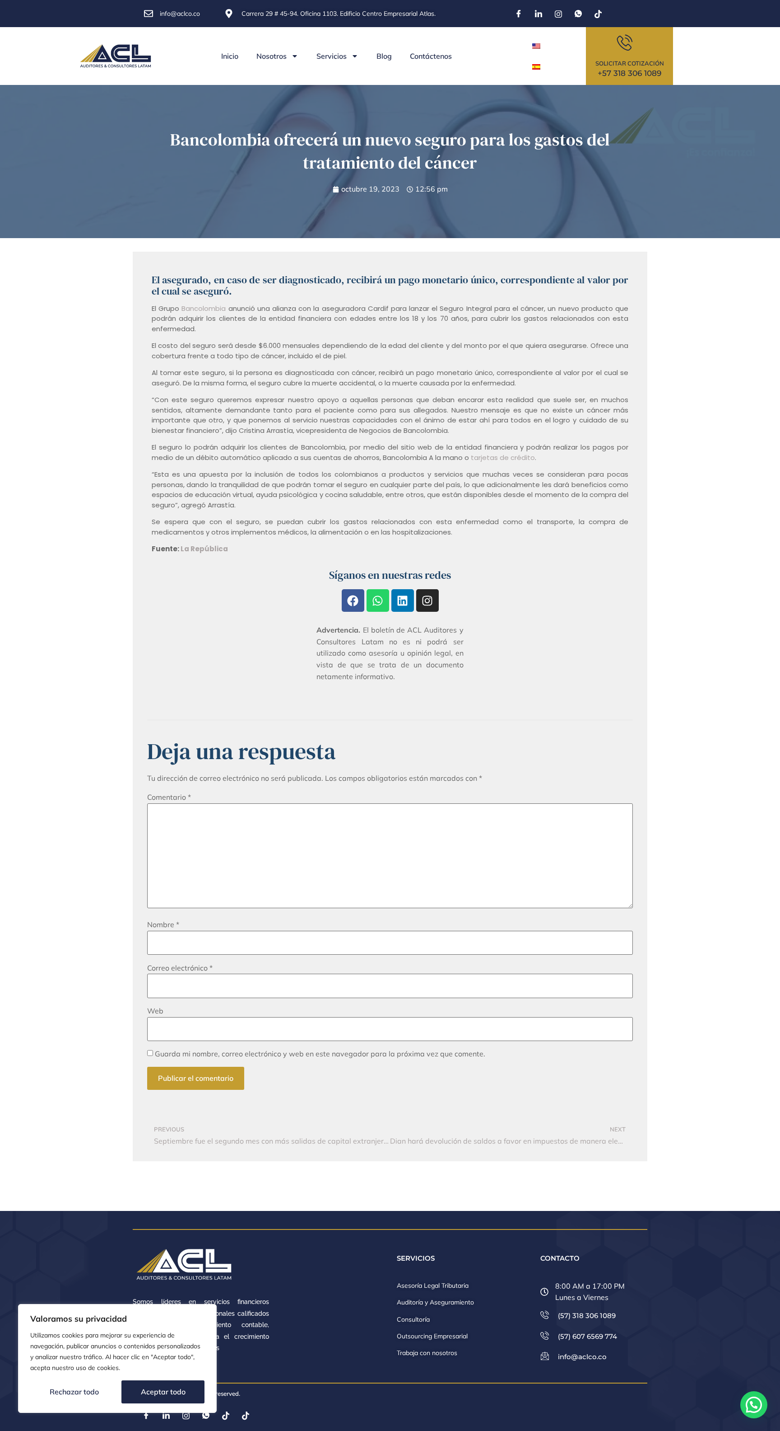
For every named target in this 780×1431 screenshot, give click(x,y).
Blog (384, 56)
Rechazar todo (74, 1391)
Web (155, 1010)
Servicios (331, 56)
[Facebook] (518, 13)
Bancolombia (203, 308)
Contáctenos (431, 56)
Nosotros (271, 56)
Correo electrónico (180, 967)
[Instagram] (558, 13)
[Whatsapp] (378, 600)
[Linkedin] (402, 600)
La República (205, 549)
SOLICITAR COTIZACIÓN (629, 63)
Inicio (229, 56)
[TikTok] (598, 13)
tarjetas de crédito (503, 457)
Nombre (163, 924)
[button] (753, 1404)
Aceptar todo (163, 1391)
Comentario (169, 797)
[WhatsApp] (578, 13)
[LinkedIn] (538, 13)
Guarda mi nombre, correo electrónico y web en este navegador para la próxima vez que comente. (320, 1053)
